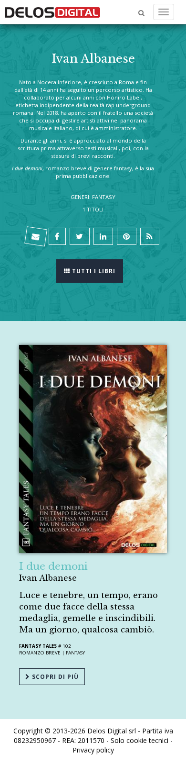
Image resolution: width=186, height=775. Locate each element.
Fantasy (75, 653)
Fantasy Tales (38, 646)
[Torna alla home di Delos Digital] (52, 12)
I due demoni (53, 566)
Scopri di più (54, 677)
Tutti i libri (92, 271)
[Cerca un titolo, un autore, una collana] (141, 13)
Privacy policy (93, 749)
